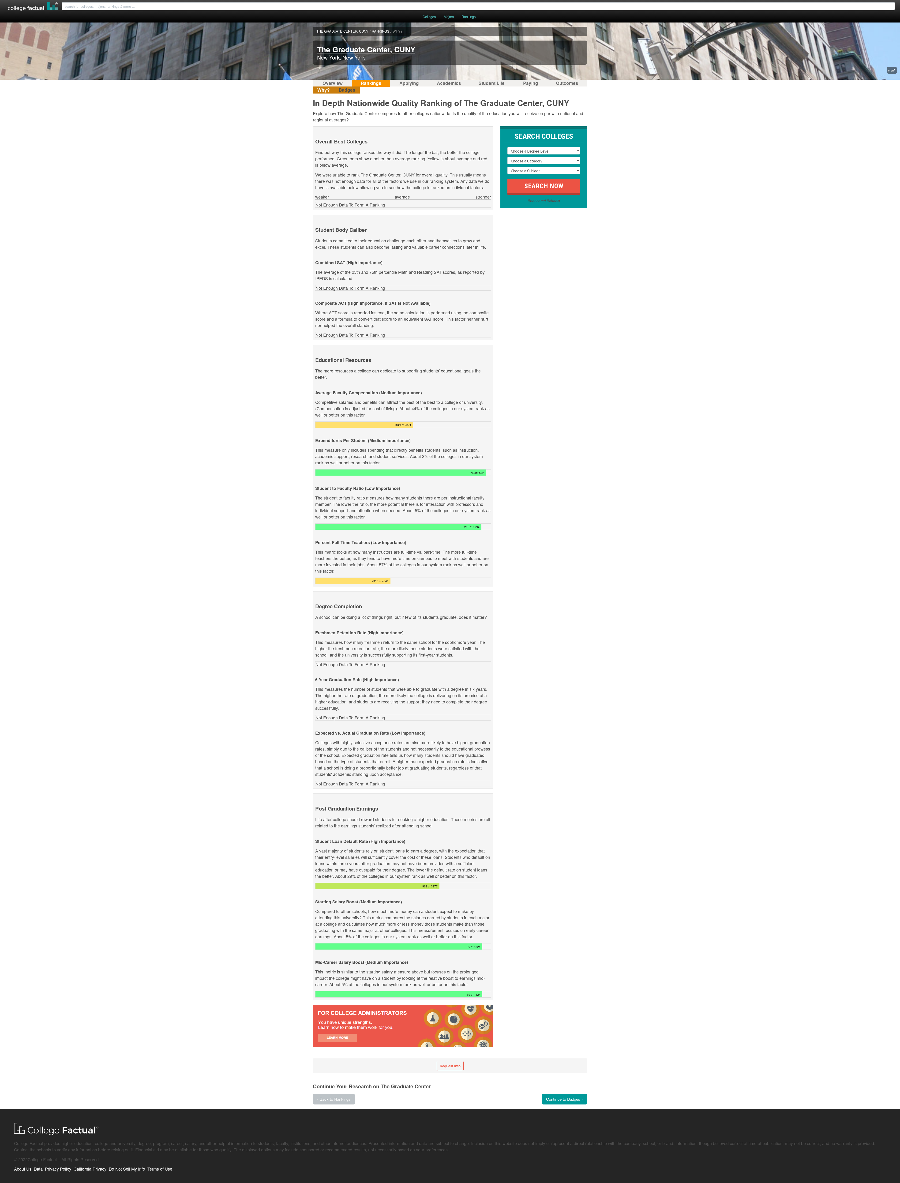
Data (38, 1169)
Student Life (492, 83)
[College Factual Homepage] (33, 7)
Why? (323, 90)
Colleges (429, 16)
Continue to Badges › (564, 1099)
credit (892, 70)
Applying (409, 83)
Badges (347, 90)
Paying (530, 83)
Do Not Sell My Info (127, 1169)
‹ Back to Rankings (334, 1099)
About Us (22, 1169)
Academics (449, 83)
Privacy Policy (58, 1169)
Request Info (450, 1065)
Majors (449, 16)
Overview (332, 83)
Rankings (468, 16)
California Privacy (90, 1169)
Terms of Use (159, 1169)
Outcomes (567, 83)
